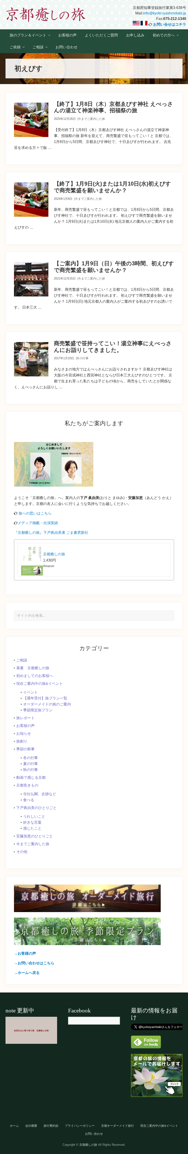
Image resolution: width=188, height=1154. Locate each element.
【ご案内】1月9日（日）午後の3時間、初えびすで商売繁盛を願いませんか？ (114, 266)
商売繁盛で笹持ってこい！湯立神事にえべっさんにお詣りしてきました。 (113, 346)
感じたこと (32, 828)
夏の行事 (30, 764)
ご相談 (21, 660)
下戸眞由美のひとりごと (36, 808)
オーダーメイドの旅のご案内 (47, 704)
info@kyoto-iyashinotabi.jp (164, 13)
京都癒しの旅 (54, 554)
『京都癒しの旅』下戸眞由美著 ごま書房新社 (51, 533)
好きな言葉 (32, 822)
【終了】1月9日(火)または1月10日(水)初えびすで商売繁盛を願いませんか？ (112, 187)
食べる (28, 800)
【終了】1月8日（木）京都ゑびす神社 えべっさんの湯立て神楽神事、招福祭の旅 (113, 107)
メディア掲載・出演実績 (38, 523)
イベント (30, 692)
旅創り (21, 741)
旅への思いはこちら (35, 513)
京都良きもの (27, 785)
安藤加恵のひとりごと (34, 836)
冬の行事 (82, 358)
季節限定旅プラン (38, 710)
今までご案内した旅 (91, 119)
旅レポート (25, 718)
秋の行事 (30, 770)
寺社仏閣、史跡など (39, 794)
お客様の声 (25, 726)
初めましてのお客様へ (34, 676)
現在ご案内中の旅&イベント (39, 683)
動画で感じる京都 (31, 777)
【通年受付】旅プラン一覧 (45, 698)
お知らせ (23, 733)
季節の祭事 (25, 749)
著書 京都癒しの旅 (32, 668)
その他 (21, 852)
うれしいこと (34, 816)
